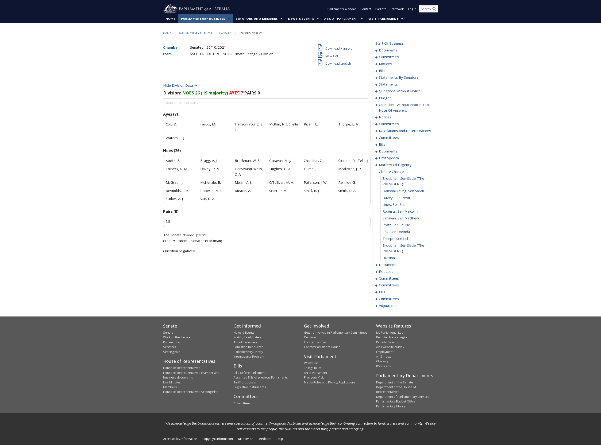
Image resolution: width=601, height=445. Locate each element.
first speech (389, 158)
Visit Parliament (383, 18)
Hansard (225, 33)
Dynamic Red (172, 342)
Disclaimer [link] (245, 439)
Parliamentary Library (248, 352)
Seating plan (172, 352)
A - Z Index (383, 356)
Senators (169, 347)
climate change (391, 171)
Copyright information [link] (217, 439)
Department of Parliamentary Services (402, 396)
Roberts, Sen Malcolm (400, 211)
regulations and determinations (405, 130)
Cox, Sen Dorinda (396, 231)
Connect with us (315, 342)
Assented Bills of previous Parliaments (261, 377)
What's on (311, 363)
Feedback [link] (264, 439)
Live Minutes (172, 382)
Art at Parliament (315, 373)
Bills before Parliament (250, 373)
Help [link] (280, 439)
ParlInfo (380, 9)
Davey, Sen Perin (396, 197)
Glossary (382, 361)
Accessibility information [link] (180, 439)
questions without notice (400, 91)
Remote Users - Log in (391, 337)
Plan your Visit (314, 377)
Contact (365, 9)
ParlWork (397, 9)
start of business (389, 43)
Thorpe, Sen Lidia (396, 238)
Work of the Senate (177, 337)
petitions (386, 271)
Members (170, 387)
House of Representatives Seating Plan (190, 392)
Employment (384, 352)
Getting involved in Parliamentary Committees (335, 332)
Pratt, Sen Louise (396, 224)
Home (171, 18)
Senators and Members (256, 18)
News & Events (301, 18)
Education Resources (248, 347)
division (388, 257)
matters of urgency (395, 164)
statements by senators (399, 77)
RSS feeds (383, 366)
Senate (168, 332)
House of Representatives (181, 368)
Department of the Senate (394, 382)
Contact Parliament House (322, 347)
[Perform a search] (434, 8)
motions (385, 63)
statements (388, 84)
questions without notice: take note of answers (404, 107)
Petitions (310, 337)
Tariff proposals (245, 382)
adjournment (389, 305)
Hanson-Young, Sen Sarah (403, 190)
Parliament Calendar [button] (341, 9)
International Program (249, 356)
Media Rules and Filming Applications (330, 382)
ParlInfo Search (387, 342)
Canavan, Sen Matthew (400, 218)
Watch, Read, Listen (247, 337)
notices (385, 117)
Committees (242, 403)
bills (382, 70)
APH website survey (390, 347)
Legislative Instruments (250, 387)
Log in (412, 9)
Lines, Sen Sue (393, 204)
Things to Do (313, 368)
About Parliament (341, 18)
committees (389, 57)
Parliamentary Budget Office (395, 401)
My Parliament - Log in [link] (391, 332)
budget (385, 97)
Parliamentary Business (203, 18)
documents (388, 50)
